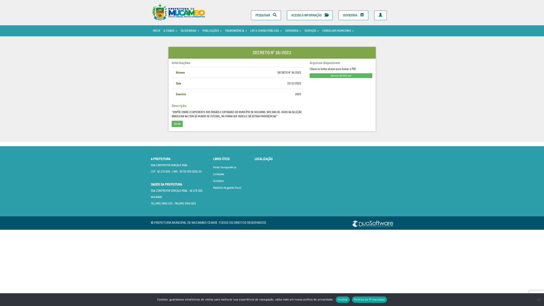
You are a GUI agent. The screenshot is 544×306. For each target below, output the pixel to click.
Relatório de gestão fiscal (227, 187)
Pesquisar (263, 15)
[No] (539, 300)
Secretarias (189, 31)
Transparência (235, 31)
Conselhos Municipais (337, 31)
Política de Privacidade (369, 299)
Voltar (177, 123)
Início (156, 31)
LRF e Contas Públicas (265, 31)
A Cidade (169, 31)
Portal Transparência (224, 167)
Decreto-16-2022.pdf (341, 75)
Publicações (211, 31)
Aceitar (343, 299)
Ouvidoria (350, 15)
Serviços (311, 31)
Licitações (218, 174)
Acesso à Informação (306, 15)
